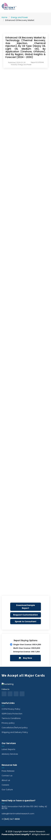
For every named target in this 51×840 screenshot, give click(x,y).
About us (6, 780)
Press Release (8, 771)
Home (4, 17)
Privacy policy (8, 723)
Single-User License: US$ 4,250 (27, 644)
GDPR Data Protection (12, 714)
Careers (5, 785)
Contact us (7, 776)
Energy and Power (19, 17)
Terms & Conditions (11, 718)
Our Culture (7, 789)
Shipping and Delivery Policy (15, 732)
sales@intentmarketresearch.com (18, 814)
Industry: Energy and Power (21, 64)
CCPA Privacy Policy (11, 709)
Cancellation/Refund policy (15, 728)
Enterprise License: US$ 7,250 (26, 651)
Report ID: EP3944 (37, 62)
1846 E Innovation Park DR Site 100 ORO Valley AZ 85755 (24, 807)
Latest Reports (8, 749)
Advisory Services (10, 754)
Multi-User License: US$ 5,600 (26, 648)
